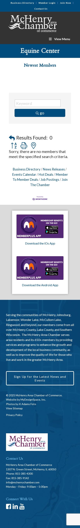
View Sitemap (14, 408)
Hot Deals (46, 174)
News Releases (54, 169)
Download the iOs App (40, 243)
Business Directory (22, 3)
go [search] (42, 112)
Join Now (65, 3)
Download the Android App (40, 285)
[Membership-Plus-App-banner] (40, 226)
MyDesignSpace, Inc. (33, 399)
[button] (12, 137)
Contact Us (41, 8)
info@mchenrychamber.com (22, 482)
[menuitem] (22, 3)
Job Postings (50, 179)
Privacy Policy (14, 415)
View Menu (62, 39)
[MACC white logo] (33, 22)
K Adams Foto (27, 404)
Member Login (47, 3)
